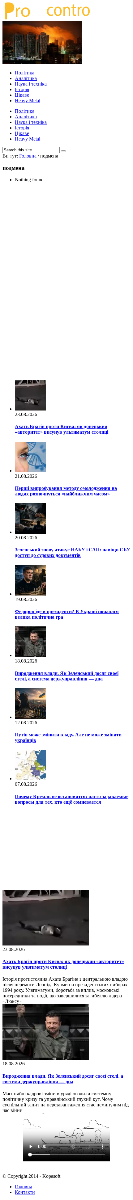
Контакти (25, 1192)
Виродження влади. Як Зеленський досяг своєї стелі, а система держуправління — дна (66, 676)
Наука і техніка (31, 83)
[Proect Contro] (46, 17)
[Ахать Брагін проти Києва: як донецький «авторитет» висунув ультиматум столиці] (30, 408)
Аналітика (26, 78)
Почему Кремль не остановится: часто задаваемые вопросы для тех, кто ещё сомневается (71, 799)
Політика (24, 72)
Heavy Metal (27, 100)
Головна (23, 1186)
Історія (22, 89)
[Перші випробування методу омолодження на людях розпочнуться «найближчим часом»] (30, 470)
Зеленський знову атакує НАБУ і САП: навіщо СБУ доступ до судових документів (72, 552)
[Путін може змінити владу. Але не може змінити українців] (30, 717)
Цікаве (22, 95)
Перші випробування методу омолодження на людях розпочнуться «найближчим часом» (66, 491)
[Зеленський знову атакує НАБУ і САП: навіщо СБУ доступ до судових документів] (30, 532)
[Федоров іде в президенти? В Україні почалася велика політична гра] (30, 593)
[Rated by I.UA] (66, 1165)
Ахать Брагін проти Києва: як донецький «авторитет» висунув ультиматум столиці (61, 429)
